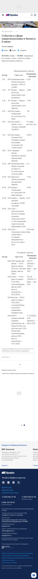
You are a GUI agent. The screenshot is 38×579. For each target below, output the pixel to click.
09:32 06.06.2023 (7, 31)
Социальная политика (8, 560)
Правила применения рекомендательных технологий (17, 558)
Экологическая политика (9, 562)
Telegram (23, 50)
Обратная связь (7, 490)
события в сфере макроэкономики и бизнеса (18, 373)
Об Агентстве (7, 487)
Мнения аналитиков (9, 370)
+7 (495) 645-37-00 (9, 497)
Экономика (19, 24)
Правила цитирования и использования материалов (17, 553)
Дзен (14, 50)
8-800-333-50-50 (8, 503)
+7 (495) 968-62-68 (29, 498)
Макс (6, 50)
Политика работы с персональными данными (15, 555)
